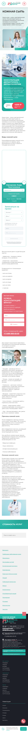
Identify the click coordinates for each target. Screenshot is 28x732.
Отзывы (4, 712)
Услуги (4, 705)
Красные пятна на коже (9, 574)
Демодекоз (5, 558)
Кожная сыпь (14, 497)
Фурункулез (6, 605)
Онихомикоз (6, 589)
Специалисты (6, 710)
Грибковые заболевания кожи (11, 554)
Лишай (4, 578)
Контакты (4, 720)
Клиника (4, 708)
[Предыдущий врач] (4, 183)
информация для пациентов (11, 647)
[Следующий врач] (24, 183)
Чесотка (4, 609)
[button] (22, 190)
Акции (4, 715)
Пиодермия (6, 597)
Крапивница (6, 570)
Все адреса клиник (11, 639)
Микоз (4, 585)
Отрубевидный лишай (9, 593)
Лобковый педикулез (9, 582)
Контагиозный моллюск (9, 566)
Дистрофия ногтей (8, 562)
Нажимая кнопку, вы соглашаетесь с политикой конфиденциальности (14, 242)
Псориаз (5, 601)
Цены (3, 717)
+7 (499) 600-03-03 (11, 333)
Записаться (14, 238)
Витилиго (5, 550)
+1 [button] (22, 190)
